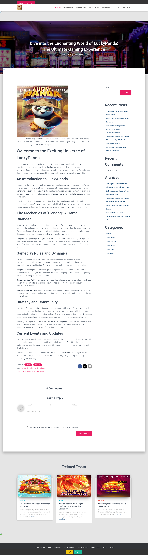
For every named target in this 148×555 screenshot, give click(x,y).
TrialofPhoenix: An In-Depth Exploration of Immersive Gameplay (71, 506)
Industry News (108, 547)
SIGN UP (30, 3)
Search (107, 88)
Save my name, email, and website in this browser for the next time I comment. (54, 427)
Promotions (116, 7)
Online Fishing (68, 7)
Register (77, 552)
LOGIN (21, 3)
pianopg (58, 7)
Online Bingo (106, 7)
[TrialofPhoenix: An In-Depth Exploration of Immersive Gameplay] (74, 486)
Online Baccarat (81, 7)
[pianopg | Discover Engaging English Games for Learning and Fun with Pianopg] (19, 7)
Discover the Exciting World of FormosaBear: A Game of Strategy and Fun (118, 216)
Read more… (34, 516)
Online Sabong (94, 7)
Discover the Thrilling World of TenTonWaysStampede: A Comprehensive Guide (115, 129)
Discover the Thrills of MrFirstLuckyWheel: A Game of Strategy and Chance (116, 147)
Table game (38, 364)
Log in (69, 552)
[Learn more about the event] (74, 16)
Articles (126, 7)
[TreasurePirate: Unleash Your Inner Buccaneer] (34, 486)
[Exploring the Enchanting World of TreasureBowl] (113, 486)
